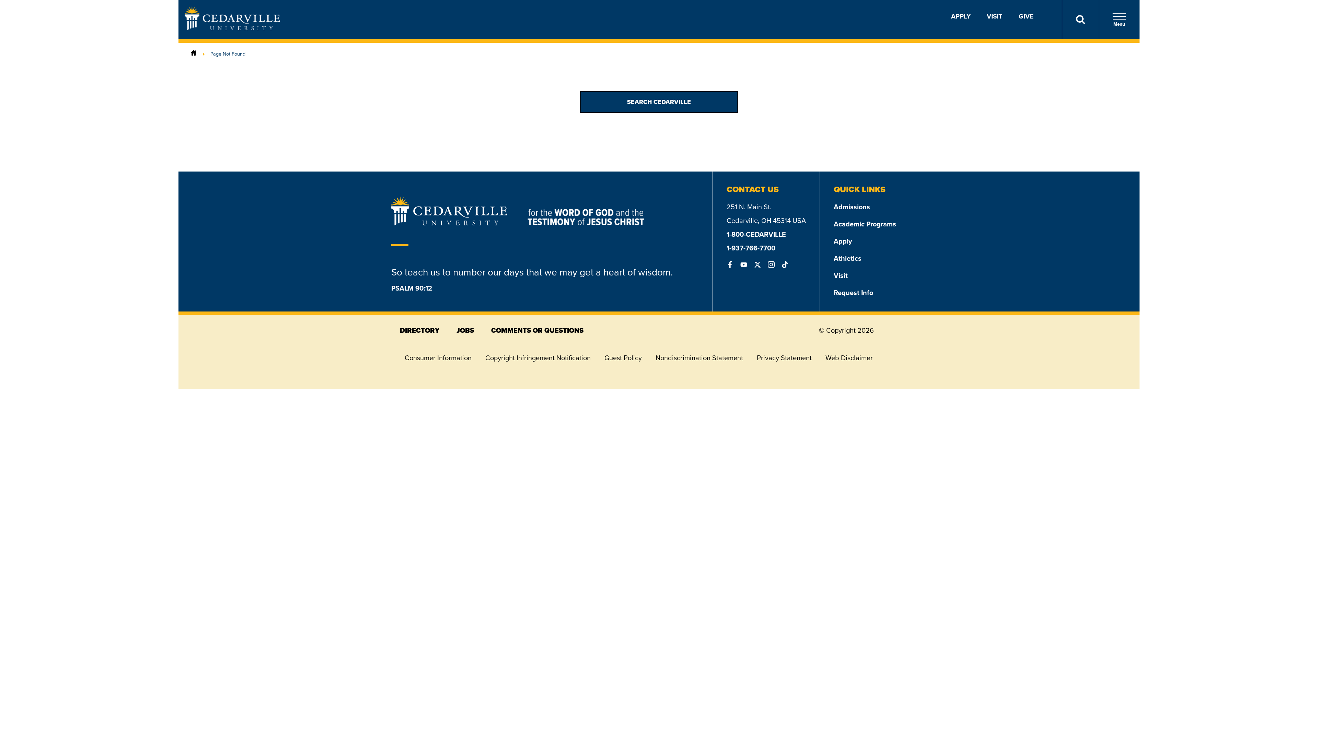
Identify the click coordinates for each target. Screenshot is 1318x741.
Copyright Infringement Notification (538, 358)
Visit (994, 16)
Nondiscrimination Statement (699, 358)
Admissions (852, 207)
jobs (465, 330)
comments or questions (537, 330)
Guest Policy (623, 358)
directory (419, 330)
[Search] (1080, 19)
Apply (961, 16)
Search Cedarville (659, 101)
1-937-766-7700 (751, 248)
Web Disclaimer (849, 358)
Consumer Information (438, 358)
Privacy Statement (784, 358)
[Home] (193, 54)
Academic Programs (865, 224)
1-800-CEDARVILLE (756, 234)
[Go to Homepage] (232, 28)
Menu (1119, 24)
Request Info (853, 292)
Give (1026, 16)
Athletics (848, 258)
